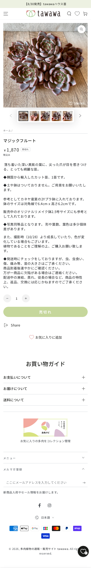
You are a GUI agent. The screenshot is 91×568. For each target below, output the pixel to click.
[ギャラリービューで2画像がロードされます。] (34, 116)
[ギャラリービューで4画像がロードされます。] (56, 116)
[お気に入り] (77, 13)
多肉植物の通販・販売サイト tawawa (44, 549)
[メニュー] (5, 13)
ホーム (7, 130)
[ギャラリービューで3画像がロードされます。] (45, 116)
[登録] (85, 482)
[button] (69, 13)
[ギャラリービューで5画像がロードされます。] (67, 116)
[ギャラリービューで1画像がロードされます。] (23, 116)
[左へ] (11, 116)
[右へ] (80, 116)
